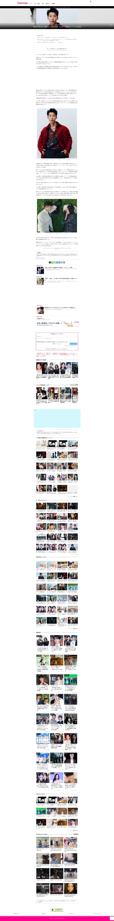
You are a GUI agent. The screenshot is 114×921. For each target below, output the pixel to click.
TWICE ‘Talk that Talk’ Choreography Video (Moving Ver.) (70, 850)
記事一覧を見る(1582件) (41, 258)
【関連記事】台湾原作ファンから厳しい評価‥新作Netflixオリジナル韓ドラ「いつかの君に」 (56, 98)
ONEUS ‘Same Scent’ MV (69, 864)
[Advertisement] (57, 79)
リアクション (55, 354)
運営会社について (17, 913)
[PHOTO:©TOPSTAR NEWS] (56, 640)
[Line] (52, 262)
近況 (74, 354)
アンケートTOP (74, 384)
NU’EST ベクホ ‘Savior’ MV (56, 879)
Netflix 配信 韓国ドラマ (64, 353)
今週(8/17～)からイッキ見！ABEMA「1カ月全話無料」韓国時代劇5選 (56, 746)
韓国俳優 (55, 353)
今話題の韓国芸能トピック (65, 354)
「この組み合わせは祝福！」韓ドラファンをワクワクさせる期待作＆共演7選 (42, 786)
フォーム (54, 433)
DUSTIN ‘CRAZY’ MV (41, 879)
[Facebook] (57, 262)
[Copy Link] (64, 262)
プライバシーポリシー (97, 913)
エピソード (72, 353)
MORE (75, 834)
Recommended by (70, 496)
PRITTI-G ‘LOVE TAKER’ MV (56, 894)
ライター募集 (70, 913)
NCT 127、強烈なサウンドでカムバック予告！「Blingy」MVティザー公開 (56, 668)
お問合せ (43, 913)
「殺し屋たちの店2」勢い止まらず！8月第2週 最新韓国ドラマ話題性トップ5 (56, 766)
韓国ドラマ (111, 24)
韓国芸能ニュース (41, 353)
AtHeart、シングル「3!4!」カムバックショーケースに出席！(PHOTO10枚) (42, 746)
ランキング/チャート (46, 354)
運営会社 (39, 902)
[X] (50, 262)
